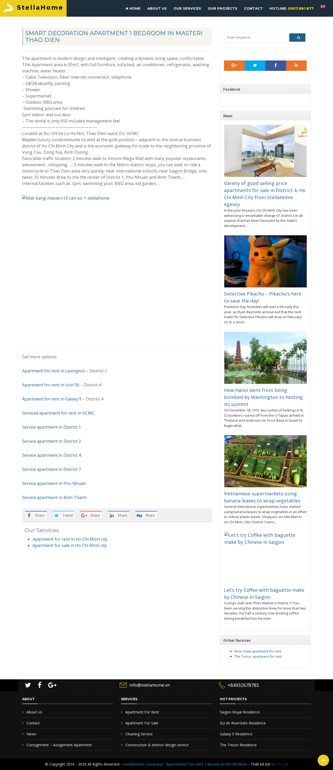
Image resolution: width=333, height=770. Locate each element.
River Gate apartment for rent (257, 651)
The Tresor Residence (238, 744)
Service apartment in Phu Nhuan (54, 483)
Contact (253, 8)
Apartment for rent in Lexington (53, 371)
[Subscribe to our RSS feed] (234, 65)
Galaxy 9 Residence (236, 733)
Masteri (30, 140)
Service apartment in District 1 (51, 427)
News (30, 733)
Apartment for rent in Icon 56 (50, 385)
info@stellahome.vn (149, 685)
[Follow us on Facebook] (275, 65)
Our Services (187, 8)
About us (157, 8)
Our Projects (222, 8)
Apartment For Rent (141, 712)
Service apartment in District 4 (51, 455)
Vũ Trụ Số (279, 764)
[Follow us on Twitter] (255, 65)
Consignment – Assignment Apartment (58, 744)
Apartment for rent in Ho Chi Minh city (70, 539)
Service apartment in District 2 (51, 441)
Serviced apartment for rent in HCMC (58, 413)
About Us (33, 712)
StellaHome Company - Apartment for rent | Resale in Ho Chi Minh (185, 764)
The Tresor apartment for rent (258, 656)
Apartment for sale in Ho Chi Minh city (70, 545)
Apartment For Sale (141, 722)
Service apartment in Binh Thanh (54, 497)
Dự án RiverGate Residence (243, 722)
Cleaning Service (138, 733)
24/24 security (39, 83)
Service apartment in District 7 (51, 469)
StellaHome (40, 7)
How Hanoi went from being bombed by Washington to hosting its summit (263, 397)
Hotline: (292, 8)
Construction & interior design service (156, 744)
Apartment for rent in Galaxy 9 (51, 399)
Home (134, 8)
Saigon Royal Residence (240, 712)
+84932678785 (243, 685)
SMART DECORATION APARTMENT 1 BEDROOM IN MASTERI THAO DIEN (113, 37)
